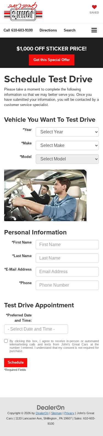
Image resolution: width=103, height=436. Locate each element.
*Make (26, 143)
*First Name (22, 242)
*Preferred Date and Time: (19, 318)
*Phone (25, 283)
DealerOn (42, 413)
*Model (26, 157)
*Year (27, 130)
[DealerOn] (51, 407)
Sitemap (56, 413)
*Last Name (22, 256)
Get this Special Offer (52, 60)
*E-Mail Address (18, 269)
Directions (48, 30)
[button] (18, 30)
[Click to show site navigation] (94, 30)
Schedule (16, 362)
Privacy (69, 413)
